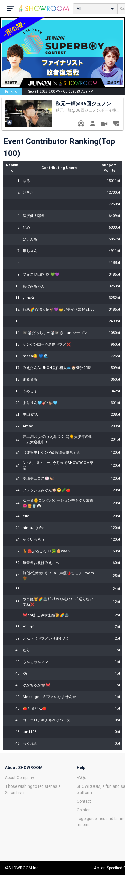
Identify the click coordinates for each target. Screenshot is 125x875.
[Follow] (116, 124)
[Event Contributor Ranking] (81, 124)
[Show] (104, 124)
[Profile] (92, 124)
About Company (19, 777)
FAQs (81, 777)
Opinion (84, 810)
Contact (84, 801)
